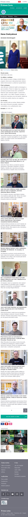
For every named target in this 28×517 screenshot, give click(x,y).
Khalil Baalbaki (6, 70)
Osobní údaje (10, 513)
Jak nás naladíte (19, 465)
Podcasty (3, 483)
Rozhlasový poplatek (20, 476)
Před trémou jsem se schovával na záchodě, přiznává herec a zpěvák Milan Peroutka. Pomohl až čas (13, 338)
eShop (3, 472)
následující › (25, 410)
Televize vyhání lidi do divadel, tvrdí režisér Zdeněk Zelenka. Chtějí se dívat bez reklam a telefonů (14, 397)
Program (12, 8)
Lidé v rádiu (18, 470)
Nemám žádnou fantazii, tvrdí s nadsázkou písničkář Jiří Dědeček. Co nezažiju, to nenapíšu (13, 249)
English (24, 513)
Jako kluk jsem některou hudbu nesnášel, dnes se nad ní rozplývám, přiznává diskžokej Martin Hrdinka (13, 190)
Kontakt (17, 474)
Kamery (25, 8)
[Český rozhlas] (5, 1)
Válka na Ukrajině (5, 465)
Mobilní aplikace (5, 485)
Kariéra (16, 472)
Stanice (3, 470)
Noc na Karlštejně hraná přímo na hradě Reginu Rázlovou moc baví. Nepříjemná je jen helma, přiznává (13, 279)
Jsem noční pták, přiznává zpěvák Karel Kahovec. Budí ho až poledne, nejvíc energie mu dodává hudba (13, 368)
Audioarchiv (19, 8)
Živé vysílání (4, 479)
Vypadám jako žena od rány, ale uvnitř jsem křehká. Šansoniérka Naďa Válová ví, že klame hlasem (14, 161)
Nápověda (17, 467)
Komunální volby (5, 467)
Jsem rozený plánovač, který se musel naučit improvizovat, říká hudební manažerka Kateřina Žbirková (12, 220)
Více (16, 16)
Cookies (3, 513)
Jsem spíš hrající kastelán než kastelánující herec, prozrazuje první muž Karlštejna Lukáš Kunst (14, 309)
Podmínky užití (17, 513)
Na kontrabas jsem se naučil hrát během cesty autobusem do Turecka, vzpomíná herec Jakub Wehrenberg (13, 131)
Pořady (10, 16)
